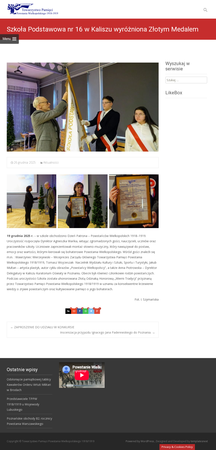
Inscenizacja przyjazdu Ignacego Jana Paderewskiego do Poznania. (107, 332)
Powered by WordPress (140, 441)
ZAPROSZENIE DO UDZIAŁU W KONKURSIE (42, 327)
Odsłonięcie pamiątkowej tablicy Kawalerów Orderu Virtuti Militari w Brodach (29, 384)
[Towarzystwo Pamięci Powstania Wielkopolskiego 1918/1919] (30, 8)
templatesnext (199, 441)
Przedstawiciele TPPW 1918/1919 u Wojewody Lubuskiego (23, 404)
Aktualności (51, 162)
